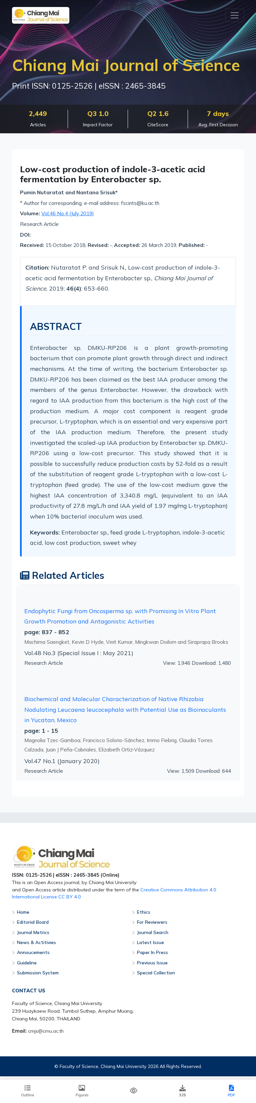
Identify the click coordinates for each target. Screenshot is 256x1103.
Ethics (143, 912)
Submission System (38, 972)
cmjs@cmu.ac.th (46, 1031)
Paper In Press (152, 952)
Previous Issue (152, 962)
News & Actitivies (36, 942)
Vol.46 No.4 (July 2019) (67, 213)
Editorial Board (33, 922)
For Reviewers (152, 922)
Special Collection (156, 972)
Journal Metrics (33, 932)
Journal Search (152, 932)
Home (23, 912)
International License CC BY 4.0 (46, 897)
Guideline (27, 962)
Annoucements (33, 952)
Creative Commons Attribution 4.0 (178, 890)
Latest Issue (150, 942)
